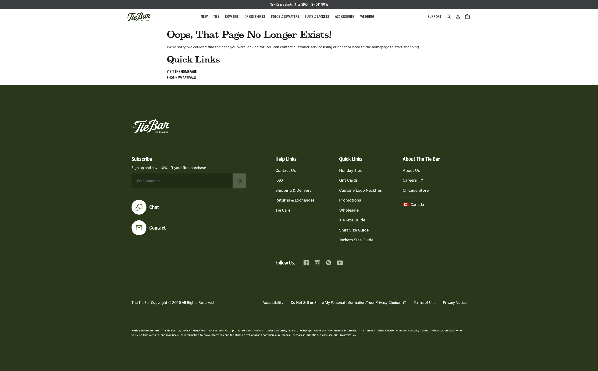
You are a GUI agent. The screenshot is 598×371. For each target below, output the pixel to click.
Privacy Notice (454, 302)
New (204, 16)
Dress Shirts (255, 16)
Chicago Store (416, 190)
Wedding (367, 16)
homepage (380, 47)
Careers (410, 180)
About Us (411, 170)
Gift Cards (348, 180)
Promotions (350, 200)
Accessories (345, 16)
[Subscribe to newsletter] (239, 180)
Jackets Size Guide (356, 239)
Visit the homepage (182, 71)
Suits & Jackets (317, 16)
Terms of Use (424, 302)
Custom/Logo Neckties (360, 190)
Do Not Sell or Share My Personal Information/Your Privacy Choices (346, 302)
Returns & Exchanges (295, 200)
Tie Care (282, 210)
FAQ (279, 180)
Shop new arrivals (181, 77)
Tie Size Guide (352, 220)
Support (434, 16)
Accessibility (273, 302)
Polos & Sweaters (285, 16)
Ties (216, 16)
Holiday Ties (350, 170)
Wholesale (349, 210)
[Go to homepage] (138, 16)
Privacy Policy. (347, 335)
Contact (157, 228)
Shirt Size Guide (354, 230)
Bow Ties (232, 16)
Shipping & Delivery (293, 190)
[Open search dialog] (448, 16)
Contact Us (285, 170)
